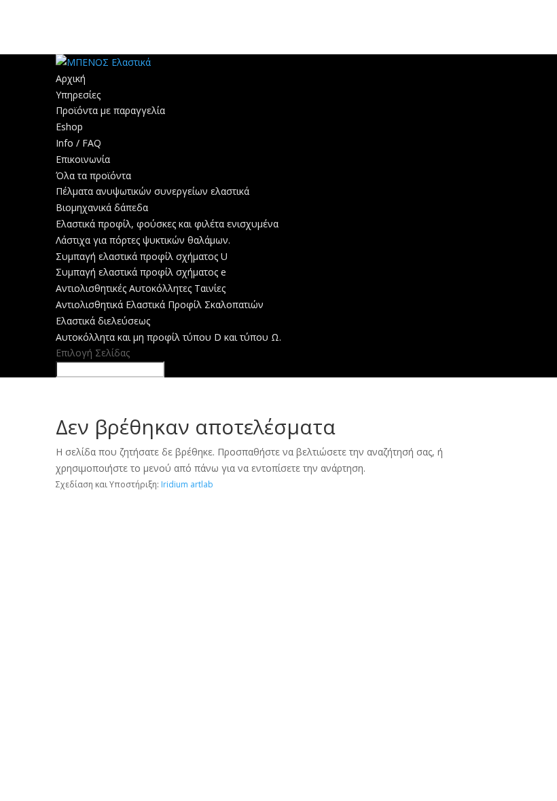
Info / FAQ (78, 142)
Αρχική (71, 78)
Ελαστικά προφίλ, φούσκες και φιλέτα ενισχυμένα (167, 223)
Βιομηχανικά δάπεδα (102, 207)
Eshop (69, 126)
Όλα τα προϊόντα (93, 175)
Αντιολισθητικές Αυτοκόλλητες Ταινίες (141, 288)
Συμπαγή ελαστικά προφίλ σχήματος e (141, 271)
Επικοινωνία (83, 159)
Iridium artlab (187, 484)
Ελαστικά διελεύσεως (103, 320)
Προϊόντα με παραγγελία (110, 110)
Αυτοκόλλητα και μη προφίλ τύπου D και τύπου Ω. (168, 337)
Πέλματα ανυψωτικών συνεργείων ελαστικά (152, 191)
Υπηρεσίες (78, 94)
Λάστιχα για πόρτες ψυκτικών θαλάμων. (143, 240)
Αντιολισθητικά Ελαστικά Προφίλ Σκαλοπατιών (160, 304)
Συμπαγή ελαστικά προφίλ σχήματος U (142, 256)
